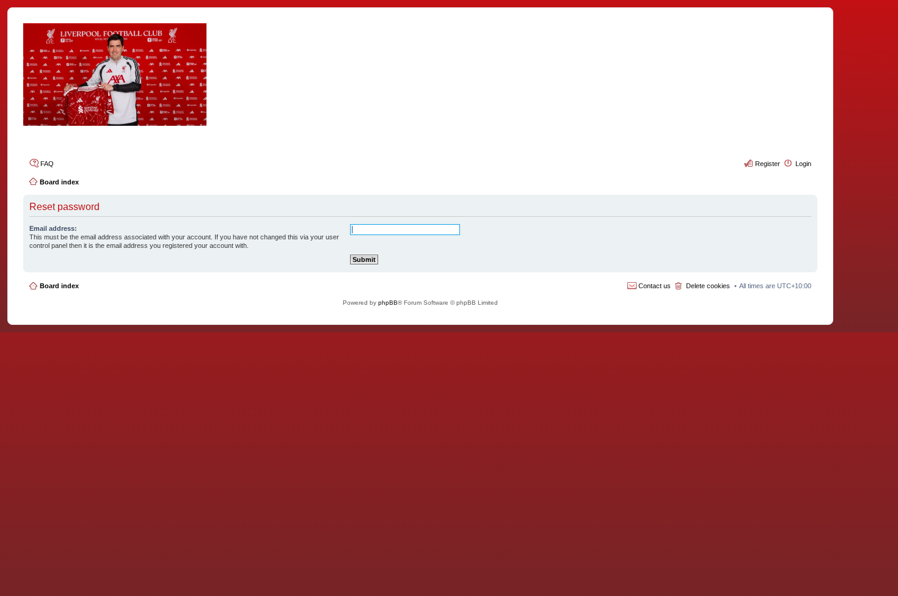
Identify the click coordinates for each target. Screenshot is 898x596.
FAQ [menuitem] (47, 163)
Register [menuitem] (767, 163)
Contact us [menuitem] (654, 285)
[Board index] (420, 74)
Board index (59, 285)
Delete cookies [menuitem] (708, 285)
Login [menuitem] (803, 163)
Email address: (53, 228)
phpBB (388, 302)
